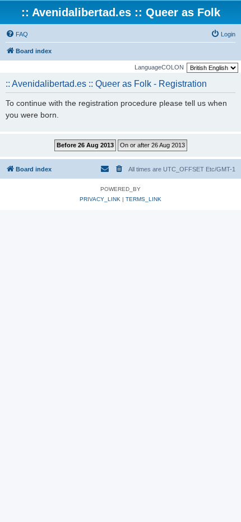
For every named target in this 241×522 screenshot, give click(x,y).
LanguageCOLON (159, 67)
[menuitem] (17, 34)
